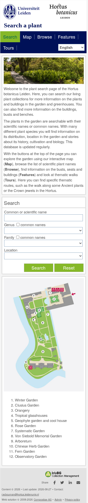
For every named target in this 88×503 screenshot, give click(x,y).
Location (10, 249)
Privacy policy (72, 499)
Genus (9, 224)
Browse (44, 37)
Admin (58, 499)
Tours (8, 48)
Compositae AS (43, 499)
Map (27, 37)
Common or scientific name (25, 211)
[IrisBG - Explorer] (63, 476)
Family (9, 237)
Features (66, 37)
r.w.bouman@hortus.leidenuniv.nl (20, 494)
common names (33, 224)
